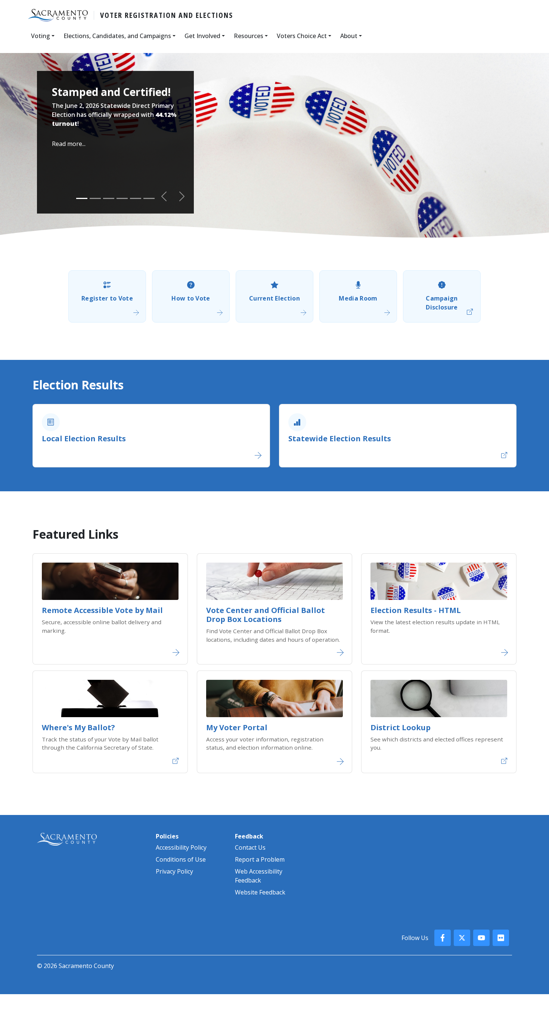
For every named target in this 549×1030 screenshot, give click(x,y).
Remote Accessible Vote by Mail (102, 610)
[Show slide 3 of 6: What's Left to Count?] (108, 198)
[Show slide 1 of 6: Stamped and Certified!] (81, 198)
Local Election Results (84, 438)
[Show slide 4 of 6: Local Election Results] (122, 198)
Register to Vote (107, 298)
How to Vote (190, 298)
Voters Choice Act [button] (302, 36)
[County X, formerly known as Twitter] (462, 938)
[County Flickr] (501, 938)
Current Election (274, 298)
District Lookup (400, 727)
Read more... (69, 144)
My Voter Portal (236, 727)
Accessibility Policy (181, 847)
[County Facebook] (442, 938)
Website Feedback (260, 892)
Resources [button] (248, 36)
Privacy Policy (174, 871)
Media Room (358, 298)
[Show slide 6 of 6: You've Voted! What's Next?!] (149, 198)
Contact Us (250, 847)
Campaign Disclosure (442, 302)
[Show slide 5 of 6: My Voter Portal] (135, 198)
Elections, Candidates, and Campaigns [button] (117, 36)
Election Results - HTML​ (415, 610)
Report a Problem (260, 859)
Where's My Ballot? (78, 727)
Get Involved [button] (202, 36)
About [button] (348, 36)
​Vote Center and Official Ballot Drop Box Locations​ (265, 614)
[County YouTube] (481, 938)
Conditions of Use (181, 859)
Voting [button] (40, 36)
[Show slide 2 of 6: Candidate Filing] (95, 198)
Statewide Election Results (339, 438)
